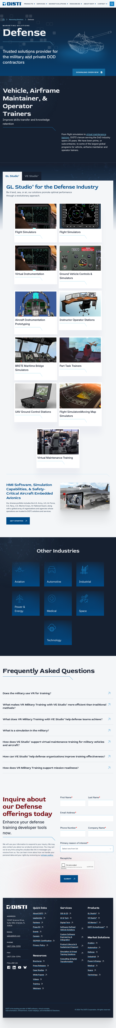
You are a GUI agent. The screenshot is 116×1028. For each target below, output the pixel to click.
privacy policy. (47, 855)
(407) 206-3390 (14, 946)
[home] (12, 3)
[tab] (12, 176)
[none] (9, 967)
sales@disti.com (13, 936)
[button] (58, 693)
